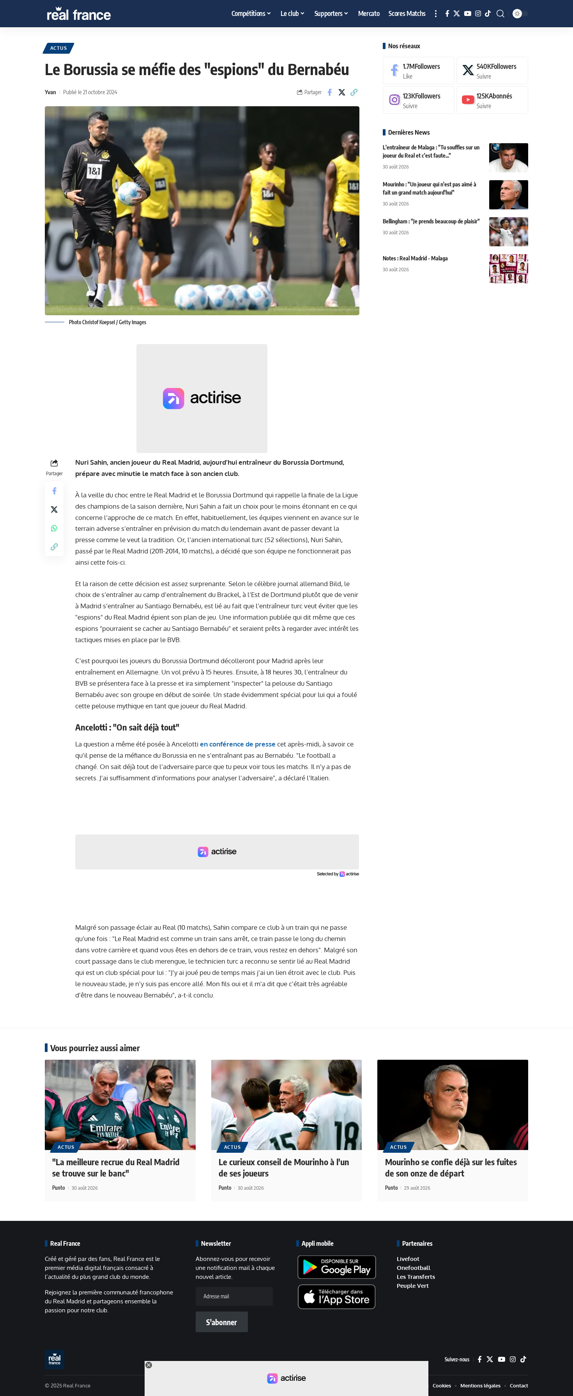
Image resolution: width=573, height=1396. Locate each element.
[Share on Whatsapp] (54, 528)
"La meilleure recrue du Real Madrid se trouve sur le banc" (116, 1167)
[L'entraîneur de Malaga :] (508, 157)
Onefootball (413, 1267)
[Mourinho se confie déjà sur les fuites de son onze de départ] (452, 1105)
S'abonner (221, 1322)
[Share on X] (341, 92)
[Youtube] (492, 100)
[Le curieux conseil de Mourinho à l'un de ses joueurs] (286, 1105)
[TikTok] (488, 13)
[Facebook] (447, 13)
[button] (435, 13)
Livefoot (408, 1259)
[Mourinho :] (508, 194)
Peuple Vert (413, 1285)
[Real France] (95, 13)
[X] (456, 13)
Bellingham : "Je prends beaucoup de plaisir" (431, 221)
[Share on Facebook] (329, 92)
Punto (58, 1188)
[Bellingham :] (508, 231)
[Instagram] (478, 13)
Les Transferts (416, 1276)
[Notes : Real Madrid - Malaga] (508, 268)
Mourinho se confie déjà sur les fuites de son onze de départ (451, 1167)
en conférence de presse (238, 744)
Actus (58, 48)
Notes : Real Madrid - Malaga (415, 258)
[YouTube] (467, 13)
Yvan (50, 91)
